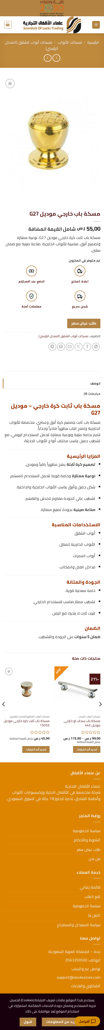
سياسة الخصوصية (86, 830)
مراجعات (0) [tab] (92, 393)
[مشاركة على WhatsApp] (96, 347)
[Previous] (100, 714)
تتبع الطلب (92, 896)
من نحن (94, 858)
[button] (96, 25)
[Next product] (56, 58)
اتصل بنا (94, 915)
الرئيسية (93, 42)
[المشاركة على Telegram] (52, 347)
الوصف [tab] (95, 383)
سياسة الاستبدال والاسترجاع (78, 924)
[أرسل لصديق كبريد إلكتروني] (70, 347)
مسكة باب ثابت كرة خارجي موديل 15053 (27, 723)
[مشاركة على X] (78, 347)
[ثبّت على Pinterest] (61, 347)
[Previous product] (47, 58)
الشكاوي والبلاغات (85, 985)
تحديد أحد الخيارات (87, 749)
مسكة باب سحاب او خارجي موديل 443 (82, 723)
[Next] (4, 714)
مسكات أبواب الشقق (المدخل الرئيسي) (31, 45)
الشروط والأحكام (87, 840)
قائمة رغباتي (90, 887)
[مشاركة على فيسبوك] (87, 347)
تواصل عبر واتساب (86, 968)
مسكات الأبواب (70, 42)
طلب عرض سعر (84, 323)
